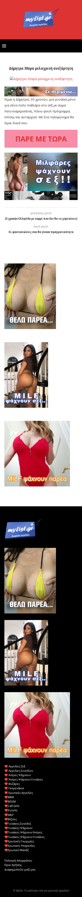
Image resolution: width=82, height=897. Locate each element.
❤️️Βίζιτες (10, 819)
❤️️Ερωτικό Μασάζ (16, 850)
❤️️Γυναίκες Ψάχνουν (18, 828)
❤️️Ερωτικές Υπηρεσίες (19, 846)
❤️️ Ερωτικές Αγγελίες (18, 793)
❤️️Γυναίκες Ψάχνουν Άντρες (23, 832)
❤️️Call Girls (11, 806)
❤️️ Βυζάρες (12, 784)
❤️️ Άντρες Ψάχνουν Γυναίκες (23, 779)
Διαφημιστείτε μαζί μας (19, 869)
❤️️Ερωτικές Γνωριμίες (19, 841)
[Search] (77, 46)
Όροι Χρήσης (13, 865)
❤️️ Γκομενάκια (14, 788)
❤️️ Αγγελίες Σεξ (14, 766)
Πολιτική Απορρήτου (18, 860)
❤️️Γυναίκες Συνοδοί (17, 824)
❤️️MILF (9, 815)
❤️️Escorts (10, 810)
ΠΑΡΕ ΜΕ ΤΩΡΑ (41, 138)
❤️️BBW (9, 797)
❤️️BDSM (10, 801)
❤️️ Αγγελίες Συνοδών (18, 771)
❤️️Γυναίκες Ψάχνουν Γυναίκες (24, 837)
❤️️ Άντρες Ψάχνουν (17, 775)
